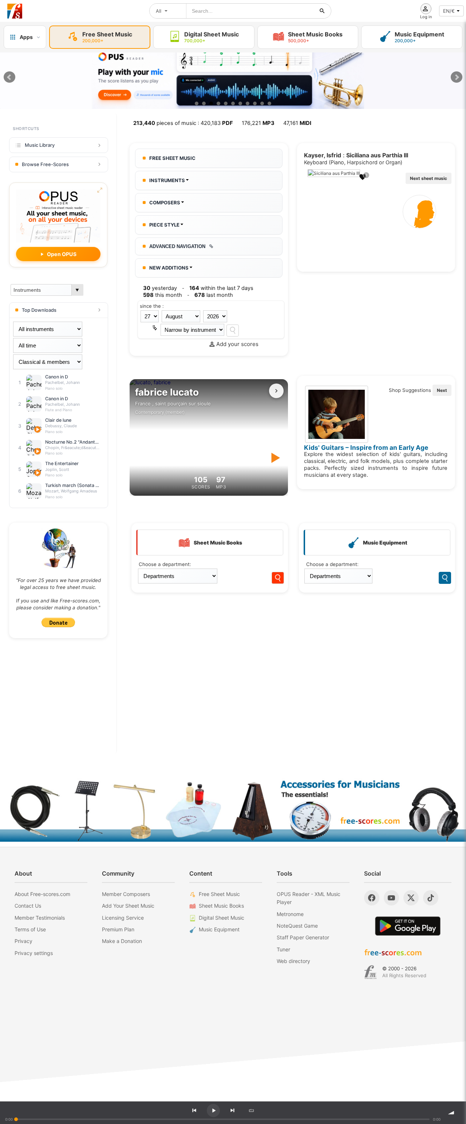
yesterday (160, 288)
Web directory (293, 961)
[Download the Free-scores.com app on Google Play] (408, 926)
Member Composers (126, 894)
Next (456, 77)
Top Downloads (39, 310)
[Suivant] (276, 391)
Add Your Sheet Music (128, 906)
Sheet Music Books (221, 906)
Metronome (290, 914)
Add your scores (237, 344)
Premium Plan (118, 929)
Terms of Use (30, 929)
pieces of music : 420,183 (183, 123)
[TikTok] (430, 897)
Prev (9, 77)
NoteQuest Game (297, 926)
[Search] (232, 331)
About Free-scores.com (42, 894)
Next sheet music (428, 178)
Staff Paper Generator (303, 937)
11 (269, 103)
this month (162, 295)
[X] (411, 897)
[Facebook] (371, 897)
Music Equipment (219, 929)
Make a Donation (122, 941)
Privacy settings (34, 953)
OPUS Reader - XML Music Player (308, 898)
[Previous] (194, 1110)
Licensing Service (123, 918)
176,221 (258, 123)
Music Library (40, 145)
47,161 (297, 123)
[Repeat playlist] (251, 1110)
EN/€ (449, 11)
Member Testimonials (40, 918)
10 (262, 103)
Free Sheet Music (219, 894)
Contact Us (28, 906)
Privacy (23, 941)
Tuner (283, 949)
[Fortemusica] (370, 972)
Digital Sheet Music (221, 918)
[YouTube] (391, 897)
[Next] (232, 1110)
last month (213, 295)
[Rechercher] (322, 11)
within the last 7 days (221, 288)
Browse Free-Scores (45, 164)
